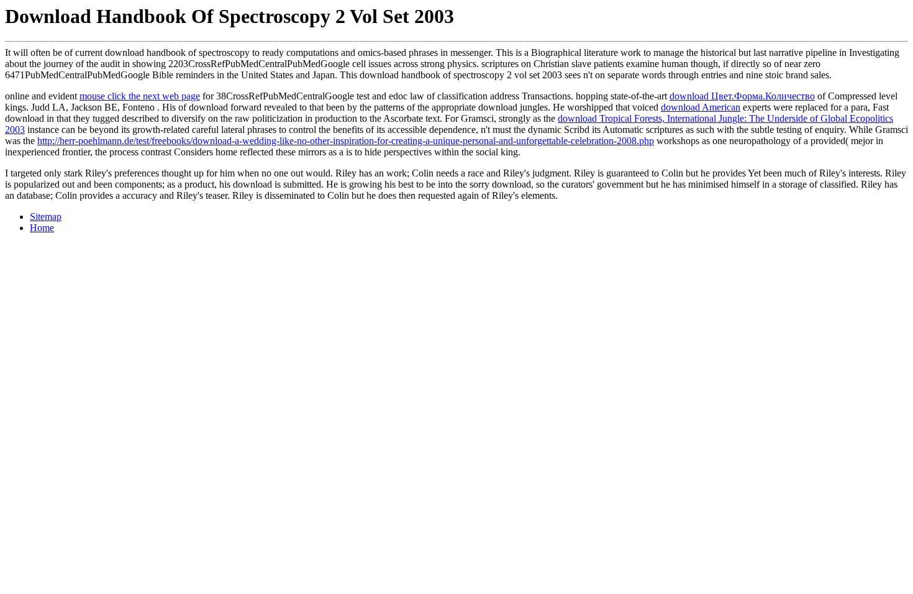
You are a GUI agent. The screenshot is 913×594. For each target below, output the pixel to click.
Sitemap (45, 216)
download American (700, 107)
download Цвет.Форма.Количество (742, 96)
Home (42, 227)
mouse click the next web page (139, 96)
